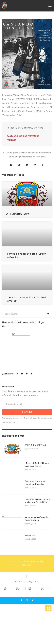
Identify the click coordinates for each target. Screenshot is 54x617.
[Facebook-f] (22, 600)
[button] (50, 5)
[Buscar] (48, 313)
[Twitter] (33, 600)
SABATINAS (30, 535)
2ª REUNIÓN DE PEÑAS (18, 213)
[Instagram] (27, 600)
